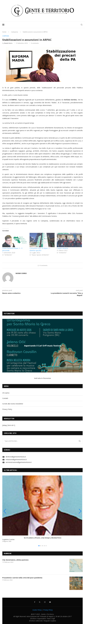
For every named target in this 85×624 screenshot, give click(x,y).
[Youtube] (50, 602)
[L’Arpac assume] (69, 240)
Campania (14, 32)
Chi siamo (5, 393)
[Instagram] (44, 602)
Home (4, 32)
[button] (4, 345)
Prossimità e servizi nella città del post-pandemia (22, 578)
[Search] (81, 24)
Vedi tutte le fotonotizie (42, 378)
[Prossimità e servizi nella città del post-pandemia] (76, 583)
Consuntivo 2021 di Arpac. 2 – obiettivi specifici (40, 249)
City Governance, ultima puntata (15, 560)
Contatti (5, 398)
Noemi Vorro (8, 43)
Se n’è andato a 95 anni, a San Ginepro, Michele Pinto (42, 538)
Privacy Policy (7, 409)
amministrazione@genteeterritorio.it (19, 462)
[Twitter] (39, 602)
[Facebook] (34, 602)
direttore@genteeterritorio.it (16, 457)
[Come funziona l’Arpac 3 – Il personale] (14, 240)
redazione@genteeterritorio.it (16, 459)
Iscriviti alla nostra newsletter (12, 404)
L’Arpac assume (62, 248)
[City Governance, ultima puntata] (76, 565)
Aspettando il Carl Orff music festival (42, 345)
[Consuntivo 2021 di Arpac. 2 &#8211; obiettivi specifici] (42, 240)
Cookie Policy (37, 610)
